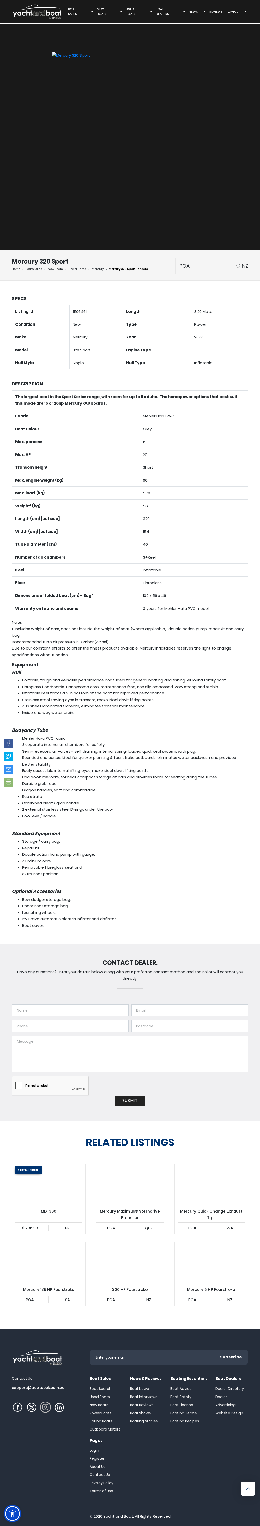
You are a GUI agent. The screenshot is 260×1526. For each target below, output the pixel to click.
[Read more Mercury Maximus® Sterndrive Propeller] (130, 1184)
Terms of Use (101, 1490)
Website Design (229, 1413)
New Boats (55, 269)
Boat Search (100, 1388)
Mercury (98, 269)
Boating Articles (144, 1421)
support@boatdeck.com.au (38, 1387)
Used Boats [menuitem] (131, 11)
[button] (8, 743)
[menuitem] (93, 11)
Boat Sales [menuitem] (72, 11)
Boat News (139, 1388)
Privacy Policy (101, 1482)
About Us (97, 1466)
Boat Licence (181, 1404)
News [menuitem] (193, 12)
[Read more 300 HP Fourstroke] (130, 1262)
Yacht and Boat (118, 1516)
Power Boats (77, 269)
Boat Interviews (143, 1396)
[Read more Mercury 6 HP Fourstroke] (211, 1262)
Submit (130, 1100)
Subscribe (231, 1357)
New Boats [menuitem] (102, 11)
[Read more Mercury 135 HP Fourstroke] (48, 1262)
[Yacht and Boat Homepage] (37, 11)
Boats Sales (34, 269)
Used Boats (100, 1396)
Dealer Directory (229, 1388)
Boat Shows (140, 1413)
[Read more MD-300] (48, 1184)
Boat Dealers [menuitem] (162, 11)
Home (16, 269)
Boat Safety (180, 1396)
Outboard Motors (105, 1429)
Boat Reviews (142, 1404)
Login (94, 1450)
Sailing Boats (101, 1421)
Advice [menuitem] (232, 12)
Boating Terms (183, 1413)
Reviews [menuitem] (216, 12)
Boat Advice (181, 1388)
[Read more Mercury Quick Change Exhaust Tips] (211, 1184)
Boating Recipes (184, 1421)
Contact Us (100, 1474)
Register (97, 1458)
